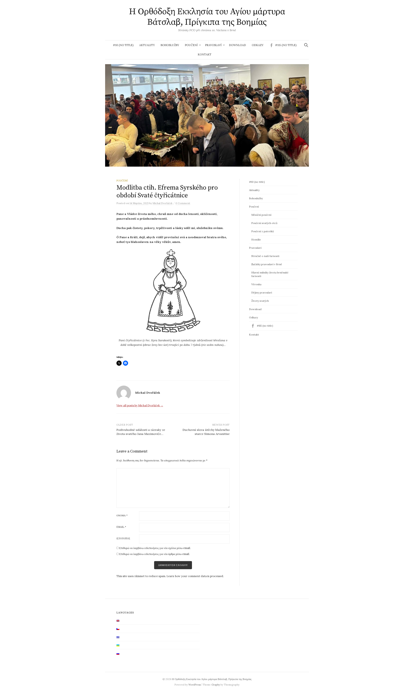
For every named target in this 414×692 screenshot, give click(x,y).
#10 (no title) (123, 45)
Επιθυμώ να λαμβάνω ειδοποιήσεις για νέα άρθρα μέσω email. (154, 554)
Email (121, 527)
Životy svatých (260, 300)
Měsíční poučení (261, 214)
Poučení (191, 45)
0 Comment (182, 203)
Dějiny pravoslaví (261, 292)
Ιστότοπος (123, 538)
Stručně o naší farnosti (265, 256)
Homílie (256, 239)
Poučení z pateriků (262, 231)
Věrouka (256, 284)
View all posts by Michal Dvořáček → (139, 405)
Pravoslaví (213, 45)
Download (237, 45)
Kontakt (204, 54)
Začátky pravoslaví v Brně (266, 264)
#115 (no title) (285, 45)
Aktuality (147, 45)
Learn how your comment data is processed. (195, 576)
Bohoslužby (170, 45)
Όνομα (122, 515)
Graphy (216, 684)
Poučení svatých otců (264, 223)
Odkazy (257, 45)
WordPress (194, 684)
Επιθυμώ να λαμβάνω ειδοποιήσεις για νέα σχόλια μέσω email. (155, 548)
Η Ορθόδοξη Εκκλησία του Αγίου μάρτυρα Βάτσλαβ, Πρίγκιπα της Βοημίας (207, 17)
